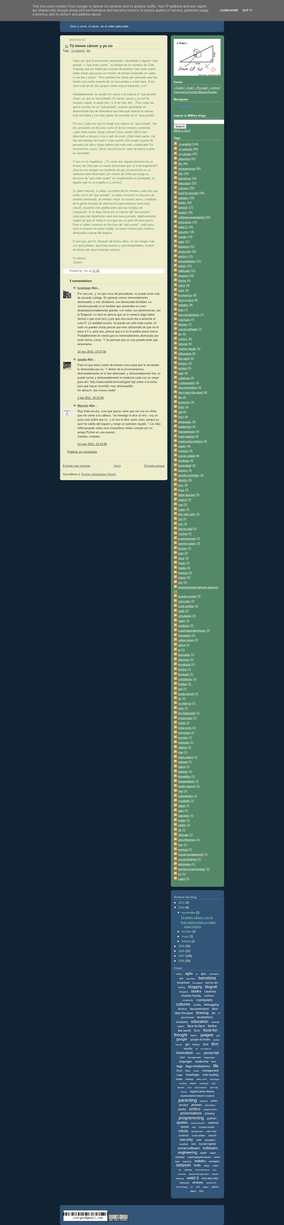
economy (184, 402)
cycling (182, 533)
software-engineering (191, 217)
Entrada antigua (154, 465)
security (183, 232)
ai (179, 650)
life (88, 50)
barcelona (184, 178)
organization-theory (190, 441)
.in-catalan (184, 154)
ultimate (183, 835)
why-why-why (186, 514)
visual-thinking (187, 859)
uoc (180, 844)
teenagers (184, 635)
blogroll (182, 207)
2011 (181, 902)
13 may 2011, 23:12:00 (92, 444)
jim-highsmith (186, 713)
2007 (181, 956)
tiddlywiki (184, 270)
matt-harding (186, 436)
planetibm (184, 776)
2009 (181, 946)
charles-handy (187, 348)
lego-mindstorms (188, 314)
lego (180, 310)
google (182, 237)
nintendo (183, 742)
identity (182, 480)
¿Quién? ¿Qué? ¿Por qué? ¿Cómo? (197, 87)
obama (182, 747)
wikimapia (184, 864)
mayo (186, 936)
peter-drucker (186, 495)
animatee (184, 654)
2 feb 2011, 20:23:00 (90, 398)
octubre (187, 931)
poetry (182, 446)
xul (180, 519)
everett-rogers (187, 543)
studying (183, 625)
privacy (182, 363)
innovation (184, 222)
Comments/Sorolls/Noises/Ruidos (195, 92)
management (186, 431)
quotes (182, 212)
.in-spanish (78, 50)
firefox (182, 280)
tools (181, 290)
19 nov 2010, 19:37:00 (91, 351)
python (182, 368)
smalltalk (184, 801)
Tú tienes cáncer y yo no (90, 46)
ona (180, 752)
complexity (185, 679)
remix (181, 285)
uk (179, 830)
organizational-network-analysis (198, 587)
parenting (184, 159)
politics (182, 256)
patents (183, 771)
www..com (186, 106)
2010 (181, 907)
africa (181, 645)
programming (186, 168)
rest (180, 791)
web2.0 (182, 227)
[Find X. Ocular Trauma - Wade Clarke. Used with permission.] (197, 74)
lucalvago (84, 288)
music (182, 577)
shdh (181, 611)
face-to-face (185, 300)
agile (181, 241)
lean (180, 553)
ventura (183, 849)
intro (181, 708)
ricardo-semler (187, 596)
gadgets (183, 198)
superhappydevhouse (191, 630)
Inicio (117, 465)
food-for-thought (188, 193)
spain (181, 509)
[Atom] (175, 144)
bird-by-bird (185, 529)
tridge (181, 820)
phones (182, 324)
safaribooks (185, 796)
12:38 (95, 270)
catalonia (184, 378)
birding (182, 669)
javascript (184, 251)
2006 (181, 960)
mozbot (183, 737)
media (182, 568)
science (183, 451)
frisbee (182, 684)
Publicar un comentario (82, 451)
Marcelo (82, 405)
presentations (186, 261)
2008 (181, 951)
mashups (184, 319)
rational (182, 344)
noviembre (189, 912)
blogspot (183, 674)
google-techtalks (188, 475)
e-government (187, 538)
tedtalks (183, 305)
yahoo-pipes (186, 640)
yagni (181, 879)
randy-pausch (186, 786)
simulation (184, 616)
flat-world (184, 358)
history (182, 548)
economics (185, 295)
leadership (184, 426)
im (179, 698)
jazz (180, 485)
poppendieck (186, 781)
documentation (187, 387)
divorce (182, 470)
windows (183, 460)
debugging (184, 353)
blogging (183, 246)
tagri (181, 810)
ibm (180, 173)
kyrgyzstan (185, 718)
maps (181, 563)
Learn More (229, 10)
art (179, 334)
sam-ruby (184, 601)
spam (181, 620)
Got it (247, 10)
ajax (180, 373)
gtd (180, 412)
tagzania (183, 815)
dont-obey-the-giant (190, 392)
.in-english (184, 144)
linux (181, 490)
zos (180, 524)
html (181, 417)
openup (182, 762)
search (182, 499)
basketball (184, 465)
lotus (181, 558)
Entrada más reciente (76, 465)
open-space (185, 757)
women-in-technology (191, 869)
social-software (187, 329)
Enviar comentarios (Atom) (98, 474)
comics (182, 339)
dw (180, 397)
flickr (181, 407)
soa (180, 504)
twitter (182, 825)
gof (180, 689)
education (184, 183)
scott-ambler (186, 606)
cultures (183, 188)
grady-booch (186, 694)
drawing (183, 275)
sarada (82, 359)
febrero (186, 941)
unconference (186, 839)
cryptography (186, 383)
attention (183, 659)
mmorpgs (184, 732)
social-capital (186, 455)
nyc (180, 582)
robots (182, 266)
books (182, 202)
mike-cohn (184, 728)
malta (181, 723)
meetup (183, 573)
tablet (181, 805)
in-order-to (184, 703)
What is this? (182, 130)
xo (179, 874)
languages (184, 422)
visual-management (190, 854)
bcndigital (184, 664)
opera (181, 766)
